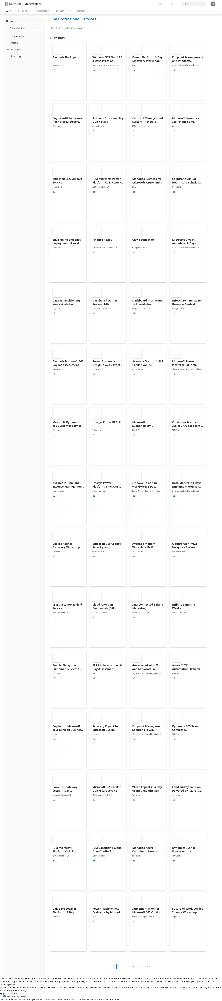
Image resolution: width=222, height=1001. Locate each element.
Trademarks (83, 999)
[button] (52, 28)
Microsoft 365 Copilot (99, 987)
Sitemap (29, 999)
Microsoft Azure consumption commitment (143, 978)
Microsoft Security (22, 987)
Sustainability (19, 990)
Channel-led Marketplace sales (170, 981)
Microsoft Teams (119, 987)
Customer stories (42, 978)
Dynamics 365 (45, 987)
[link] (68, 71)
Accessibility (6, 990)
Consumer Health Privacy (12, 999)
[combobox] (96, 28)
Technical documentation (94, 978)
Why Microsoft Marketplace (13, 978)
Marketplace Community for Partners (136, 981)
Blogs (31, 978)
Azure (34, 987)
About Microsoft (144, 987)
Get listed (209, 978)
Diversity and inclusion (209, 987)
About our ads (97, 999)
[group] (54, 70)
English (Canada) (8, 993)
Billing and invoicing (175, 978)
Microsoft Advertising (77, 987)
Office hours (57, 978)
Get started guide (73, 978)
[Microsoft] (13, 4)
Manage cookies (113, 999)
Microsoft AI (6, 987)
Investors (193, 987)
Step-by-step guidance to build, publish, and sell (69, 981)
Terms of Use (70, 999)
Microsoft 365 (59, 987)
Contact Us (39, 999)
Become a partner (195, 978)
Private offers (114, 978)
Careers (132, 987)
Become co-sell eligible (105, 981)
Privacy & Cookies (54, 999)
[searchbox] (27, 28)
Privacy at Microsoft (178, 987)
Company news (160, 987)
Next (147, 966)
